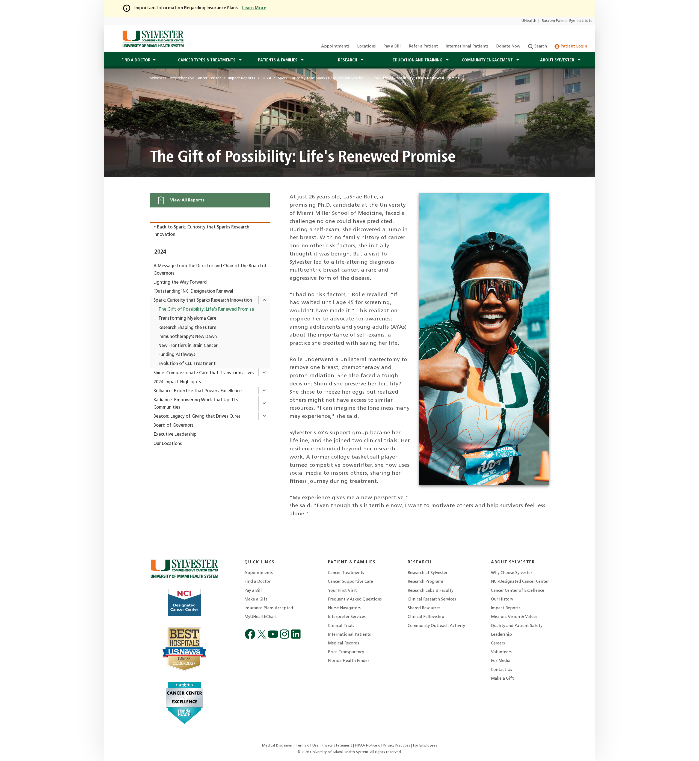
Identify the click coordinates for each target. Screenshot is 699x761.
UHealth (528, 21)
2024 (160, 252)
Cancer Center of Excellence (517, 591)
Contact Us (501, 670)
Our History (502, 599)
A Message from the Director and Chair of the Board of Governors (210, 270)
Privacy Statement (337, 745)
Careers (498, 643)
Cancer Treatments (346, 573)
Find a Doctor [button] (136, 60)
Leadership (501, 635)
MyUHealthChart (260, 617)
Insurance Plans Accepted (268, 608)
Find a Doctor (257, 582)
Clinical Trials (341, 626)
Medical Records (343, 643)
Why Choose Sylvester (511, 573)
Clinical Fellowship (426, 617)
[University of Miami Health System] (153, 38)
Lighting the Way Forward (180, 282)
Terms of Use (308, 745)
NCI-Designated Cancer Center (520, 582)
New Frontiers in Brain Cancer (188, 346)
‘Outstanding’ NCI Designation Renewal (193, 291)
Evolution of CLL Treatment (187, 364)
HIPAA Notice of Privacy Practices (383, 745)
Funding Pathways (176, 355)
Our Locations (167, 444)
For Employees (425, 745)
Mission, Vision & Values (514, 617)
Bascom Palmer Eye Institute (567, 21)
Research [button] (348, 60)
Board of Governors (173, 425)
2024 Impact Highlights (177, 382)
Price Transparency (346, 652)
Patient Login (573, 46)
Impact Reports (505, 608)
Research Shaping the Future (187, 328)
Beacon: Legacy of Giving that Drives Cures (197, 416)
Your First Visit (342, 591)
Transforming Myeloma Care (187, 318)
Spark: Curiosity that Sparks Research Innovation (202, 300)
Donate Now (508, 46)
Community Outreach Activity (436, 626)
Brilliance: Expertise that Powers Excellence (197, 391)
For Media (500, 661)
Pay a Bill (392, 46)
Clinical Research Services (432, 599)
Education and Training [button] (418, 60)
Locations (366, 46)
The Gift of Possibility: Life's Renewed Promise (206, 309)
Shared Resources (424, 608)
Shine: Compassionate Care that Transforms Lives (203, 373)
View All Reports (187, 200)
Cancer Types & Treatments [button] (207, 60)
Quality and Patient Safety (516, 626)
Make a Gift (255, 599)
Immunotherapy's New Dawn (187, 337)
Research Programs (425, 582)
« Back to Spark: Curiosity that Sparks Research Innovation (201, 231)
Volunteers (501, 652)
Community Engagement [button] (488, 60)
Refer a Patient (423, 46)
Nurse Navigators (344, 608)
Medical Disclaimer (278, 745)
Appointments (335, 46)
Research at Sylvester (428, 573)
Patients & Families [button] (278, 60)
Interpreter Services (347, 617)
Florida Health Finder (348, 661)
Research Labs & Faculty (430, 591)
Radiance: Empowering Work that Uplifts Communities (195, 404)
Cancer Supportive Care (350, 582)
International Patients (467, 46)
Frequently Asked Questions (355, 599)
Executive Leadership (175, 434)
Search (540, 46)
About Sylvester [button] (557, 60)
